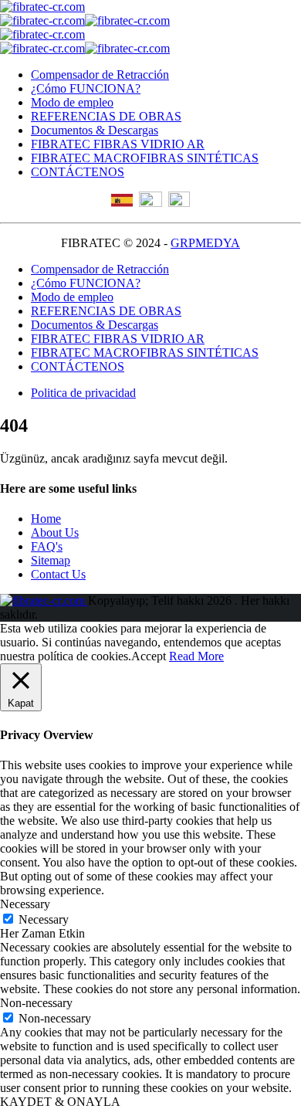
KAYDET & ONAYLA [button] (60, 1101)
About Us (55, 532)
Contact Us (58, 574)
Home (46, 518)
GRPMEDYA (205, 242)
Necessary (44, 919)
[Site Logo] (42, 6)
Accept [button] (148, 656)
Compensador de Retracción (100, 74)
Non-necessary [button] (36, 1002)
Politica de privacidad (83, 392)
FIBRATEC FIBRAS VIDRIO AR (118, 144)
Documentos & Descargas (94, 130)
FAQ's (47, 546)
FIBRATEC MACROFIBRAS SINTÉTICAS (145, 157)
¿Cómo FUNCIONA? (85, 88)
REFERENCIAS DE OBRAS (106, 116)
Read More (196, 656)
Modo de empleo (72, 102)
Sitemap (50, 560)
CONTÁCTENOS (77, 171)
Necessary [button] (25, 904)
